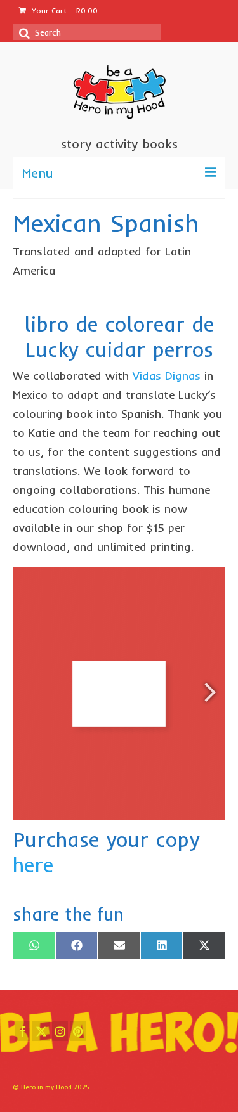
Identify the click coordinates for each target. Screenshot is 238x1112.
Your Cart (63, 10)
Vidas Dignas (167, 375)
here (33, 864)
